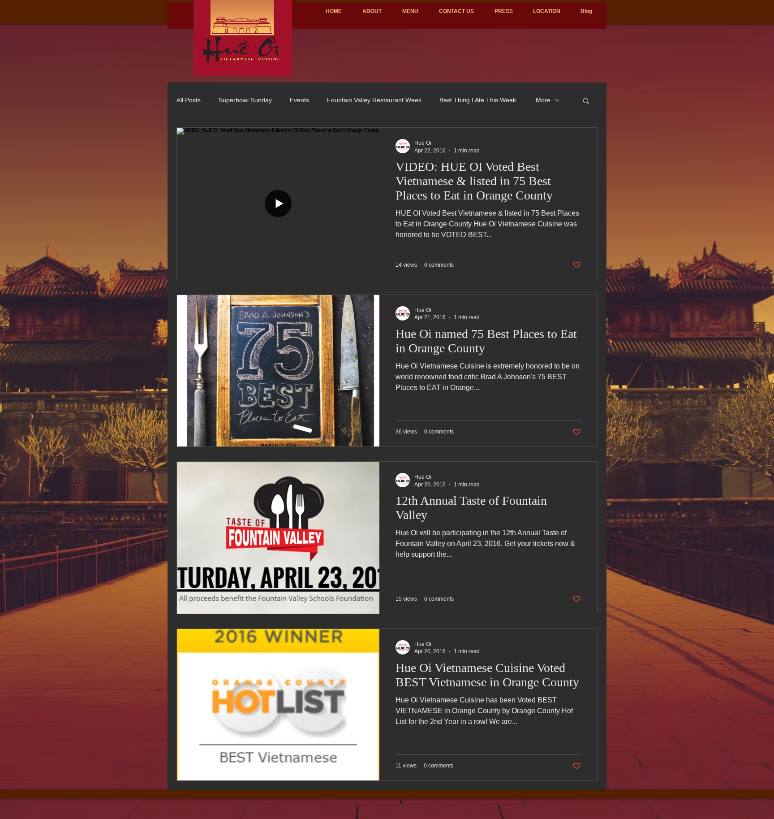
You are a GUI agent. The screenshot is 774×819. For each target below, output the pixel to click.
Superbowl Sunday (245, 100)
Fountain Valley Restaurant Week (374, 100)
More (543, 100)
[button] (586, 101)
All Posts (188, 100)
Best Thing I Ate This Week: (478, 100)
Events (299, 100)
